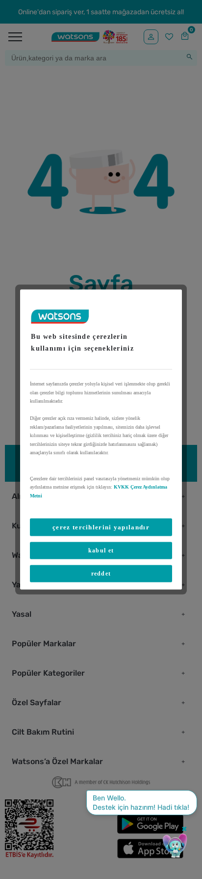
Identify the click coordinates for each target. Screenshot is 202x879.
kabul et (101, 550)
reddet (101, 573)
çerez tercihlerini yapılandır (101, 527)
